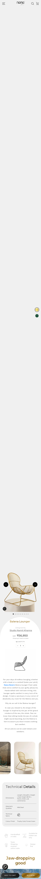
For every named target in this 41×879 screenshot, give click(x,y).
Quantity (20, 641)
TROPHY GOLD (37, 310)
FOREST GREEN (37, 316)
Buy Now (31, 875)
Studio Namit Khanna (21, 630)
